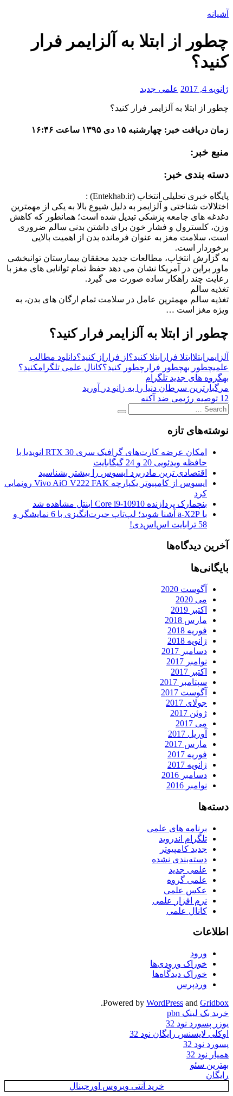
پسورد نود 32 (206, 1044)
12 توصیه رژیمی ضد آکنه (185, 398)
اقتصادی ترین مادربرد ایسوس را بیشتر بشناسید (122, 472)
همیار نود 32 (207, 1054)
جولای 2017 (186, 702)
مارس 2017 (186, 744)
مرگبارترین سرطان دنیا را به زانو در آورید (155, 388)
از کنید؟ (90, 357)
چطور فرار (164, 367)
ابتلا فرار (177, 357)
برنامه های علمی (177, 828)
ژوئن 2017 (188, 713)
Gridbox (214, 1002)
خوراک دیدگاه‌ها (179, 974)
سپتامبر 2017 (183, 682)
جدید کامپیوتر (183, 849)
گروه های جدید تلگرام (184, 377)
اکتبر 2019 (189, 609)
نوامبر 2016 (186, 785)
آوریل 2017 (187, 733)
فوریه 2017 (187, 754)
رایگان (217, 1075)
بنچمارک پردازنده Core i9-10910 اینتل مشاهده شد (120, 503)
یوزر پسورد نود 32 (197, 1023)
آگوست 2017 (184, 692)
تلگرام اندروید (183, 838)
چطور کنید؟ (123, 367)
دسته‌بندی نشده (179, 859)
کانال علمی (186, 911)
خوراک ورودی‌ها (178, 963)
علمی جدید (159, 89)
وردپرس (192, 984)
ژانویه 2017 (187, 764)
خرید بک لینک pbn (198, 1013)
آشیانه (218, 13)
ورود (198, 953)
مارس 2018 (186, 620)
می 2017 (191, 723)
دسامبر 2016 (184, 775)
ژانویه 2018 (187, 640)
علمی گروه (187, 880)
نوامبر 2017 (186, 661)
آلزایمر (217, 357)
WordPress (164, 1002)
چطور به (198, 367)
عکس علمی (185, 890)
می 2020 (191, 599)
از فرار (116, 357)
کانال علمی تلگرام (70, 367)
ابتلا (198, 357)
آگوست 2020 (184, 589)
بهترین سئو (209, 1064)
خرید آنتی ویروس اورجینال (116, 1086)
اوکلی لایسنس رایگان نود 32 (179, 1033)
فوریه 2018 (187, 630)
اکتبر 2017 (189, 671)
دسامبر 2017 (184, 651)
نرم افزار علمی (179, 900)
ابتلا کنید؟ (145, 357)
